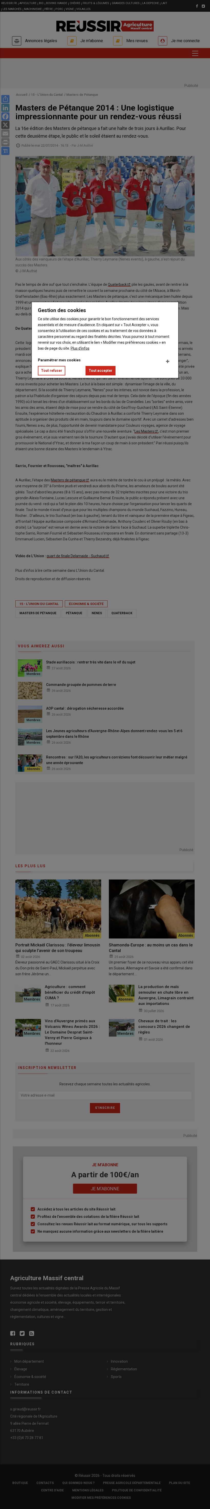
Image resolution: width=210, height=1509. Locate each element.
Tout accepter (100, 371)
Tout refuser (51, 371)
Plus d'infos (80, 348)
